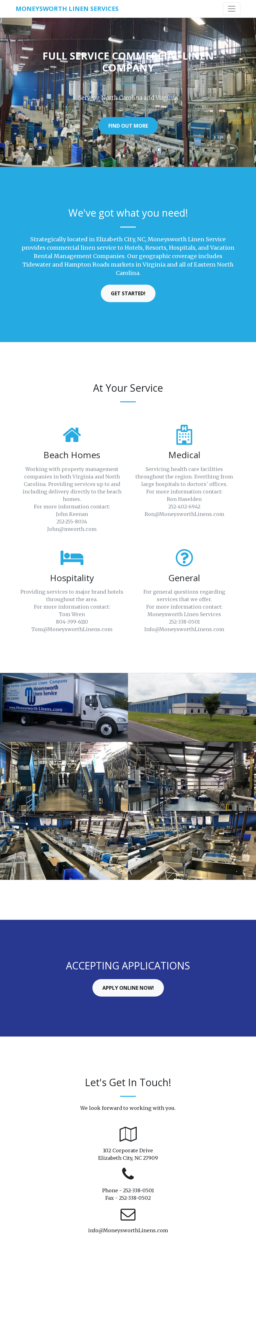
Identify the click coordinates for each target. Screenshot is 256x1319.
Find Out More (128, 125)
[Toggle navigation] (231, 8)
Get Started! (128, 293)
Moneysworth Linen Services (67, 8)
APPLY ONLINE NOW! (128, 987)
